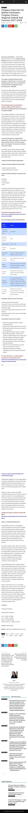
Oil (7, 635)
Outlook (15, 635)
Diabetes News (11, 790)
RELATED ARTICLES (5, 696)
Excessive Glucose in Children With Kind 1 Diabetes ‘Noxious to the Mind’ (17, 787)
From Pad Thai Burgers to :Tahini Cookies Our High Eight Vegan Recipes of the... (17, 801)
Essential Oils (8, 5)
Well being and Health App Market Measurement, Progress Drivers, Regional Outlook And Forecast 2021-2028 (20, 657)
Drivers (7, 633)
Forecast (17, 633)
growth (21, 633)
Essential (12, 633)
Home (2, 5)
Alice (4, 22)
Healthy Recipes (12, 796)
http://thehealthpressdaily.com (14, 682)
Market (3, 635)
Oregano (11, 635)
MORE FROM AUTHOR (15, 696)
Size (3, 637)
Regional (20, 635)
